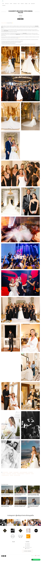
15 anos (19, 3)
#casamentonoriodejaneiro (20, 473)
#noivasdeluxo (3, 473)
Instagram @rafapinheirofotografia (20, 515)
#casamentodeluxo (5, 472)
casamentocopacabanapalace (23, 472)
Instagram (26, 3)
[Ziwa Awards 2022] (28, 530)
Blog (29, 3)
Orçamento (3, 5)
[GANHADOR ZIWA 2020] (4, 530)
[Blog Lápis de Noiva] (20, 536)
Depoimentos (33, 3)
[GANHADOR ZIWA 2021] (20, 530)
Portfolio (11, 3)
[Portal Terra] (28, 536)
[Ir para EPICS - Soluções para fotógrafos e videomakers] (35, 555)
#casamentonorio (8, 473)
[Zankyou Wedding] (12, 536)
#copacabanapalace (16, 472)
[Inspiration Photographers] (36, 530)
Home (3, 3)
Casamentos (15, 3)
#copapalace (10, 472)
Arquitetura (22, 3)
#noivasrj (32, 473)
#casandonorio (14, 473)
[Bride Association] (12, 530)
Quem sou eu (7, 3)
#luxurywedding (30, 472)
